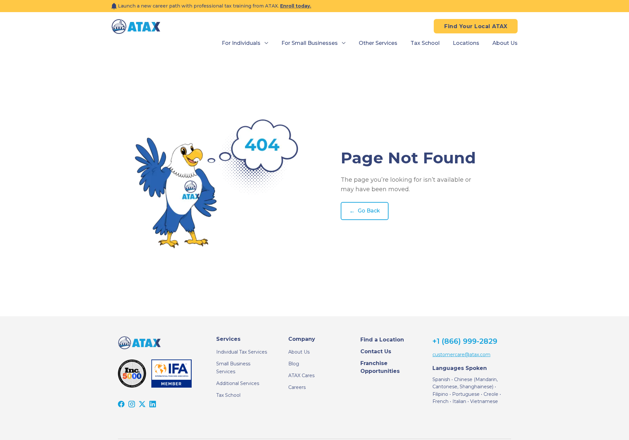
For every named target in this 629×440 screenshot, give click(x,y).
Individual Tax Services (241, 352)
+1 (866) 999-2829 (464, 341)
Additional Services (237, 383)
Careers (297, 387)
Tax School (228, 395)
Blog (293, 364)
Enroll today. (295, 6)
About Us (299, 352)
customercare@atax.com (461, 355)
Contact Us (375, 351)
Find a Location (382, 340)
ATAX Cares (301, 375)
